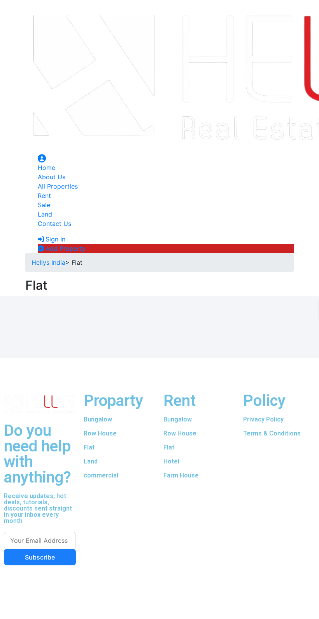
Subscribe (40, 557)
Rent (44, 195)
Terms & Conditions (272, 433)
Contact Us (54, 223)
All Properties (58, 186)
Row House (100, 433)
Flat (168, 447)
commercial (101, 475)
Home (46, 167)
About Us (51, 177)
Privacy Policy (263, 419)
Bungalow (98, 419)
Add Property (66, 248)
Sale (44, 205)
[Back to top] (2, 614)
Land (45, 214)
